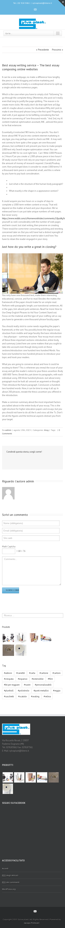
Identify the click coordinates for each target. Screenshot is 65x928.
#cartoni (56, 673)
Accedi (5, 868)
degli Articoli (10, 875)
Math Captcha (8, 546)
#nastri (27, 684)
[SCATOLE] (33, 638)
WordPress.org (9, 889)
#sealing (35, 696)
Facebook (29, 9)
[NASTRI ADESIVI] (46, 638)
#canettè (20, 673)
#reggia (56, 690)
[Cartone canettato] (8, 650)
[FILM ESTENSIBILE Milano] (21, 638)
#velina (47, 696)
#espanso (22, 678)
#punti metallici (41, 690)
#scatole (22, 696)
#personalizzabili (43, 684)
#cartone (44, 673)
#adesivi (8, 673)
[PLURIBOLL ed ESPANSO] (21, 650)
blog (46, 430)
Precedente (43, 49)
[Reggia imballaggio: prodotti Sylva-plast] (8, 638)
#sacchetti (9, 696)
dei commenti (10, 882)
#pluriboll (9, 690)
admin (8, 430)
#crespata (9, 678)
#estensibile (38, 678)
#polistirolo (23, 690)
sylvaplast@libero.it (42, 3)
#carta (32, 673)
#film (50, 678)
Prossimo (56, 49)
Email (13, 459)
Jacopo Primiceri (31, 923)
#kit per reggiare (12, 684)
